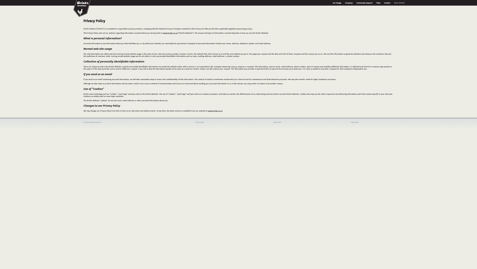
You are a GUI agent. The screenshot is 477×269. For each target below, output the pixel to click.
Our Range (337, 3)
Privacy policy (200, 122)
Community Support (364, 3)
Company (349, 3)
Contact (387, 3)
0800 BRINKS (399, 3)
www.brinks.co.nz (170, 33)
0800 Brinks (354, 122)
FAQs (378, 3)
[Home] (82, 4)
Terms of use (277, 122)
